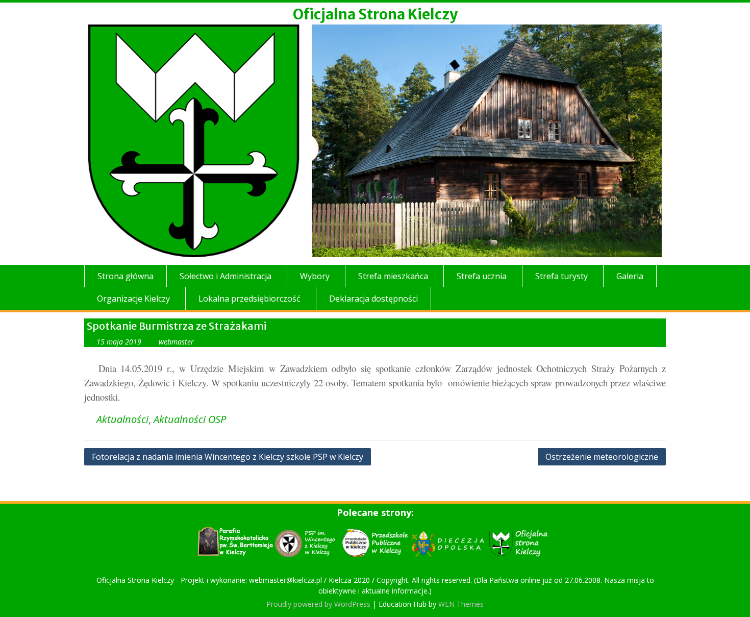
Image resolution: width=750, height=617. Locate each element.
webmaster (176, 342)
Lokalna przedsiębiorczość (249, 298)
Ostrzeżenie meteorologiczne (601, 456)
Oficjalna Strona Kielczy (375, 14)
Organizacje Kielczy (133, 298)
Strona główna (125, 276)
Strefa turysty (561, 276)
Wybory (315, 276)
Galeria (629, 276)
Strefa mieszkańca (393, 276)
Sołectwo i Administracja (225, 276)
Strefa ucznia (482, 276)
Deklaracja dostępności (373, 298)
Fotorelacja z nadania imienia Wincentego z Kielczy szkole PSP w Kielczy (227, 456)
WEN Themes (461, 604)
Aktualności (122, 419)
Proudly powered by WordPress (318, 604)
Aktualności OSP (190, 419)
